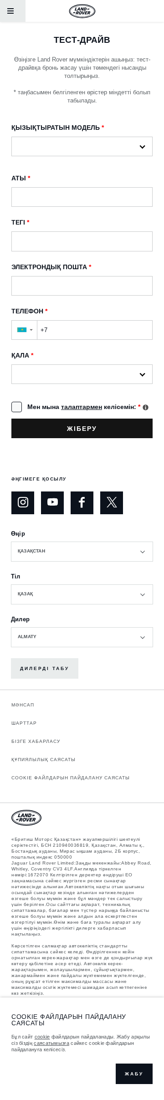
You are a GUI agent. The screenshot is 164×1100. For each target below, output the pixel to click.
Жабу (134, 1073)
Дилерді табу (44, 668)
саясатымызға (51, 1043)
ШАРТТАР (24, 723)
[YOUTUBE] (52, 502)
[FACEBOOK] (82, 502)
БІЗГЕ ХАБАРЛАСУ (35, 741)
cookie (42, 1036)
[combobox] (82, 552)
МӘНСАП (22, 704)
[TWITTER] (111, 502)
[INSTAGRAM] (22, 502)
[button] (24, 330)
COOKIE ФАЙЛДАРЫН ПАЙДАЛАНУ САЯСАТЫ (70, 777)
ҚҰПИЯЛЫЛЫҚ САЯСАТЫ (43, 759)
